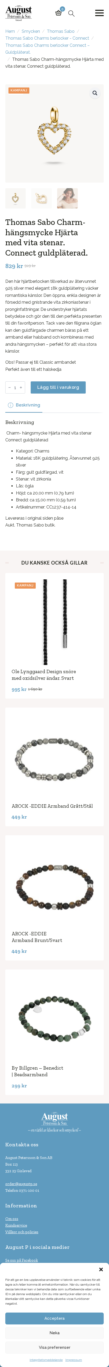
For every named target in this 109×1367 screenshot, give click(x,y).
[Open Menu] (99, 13)
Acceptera (54, 1318)
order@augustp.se (21, 1183)
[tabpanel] (54, 474)
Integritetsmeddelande (46, 1360)
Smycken (31, 31)
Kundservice (16, 1225)
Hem (10, 31)
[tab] (23, 405)
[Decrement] (9, 387)
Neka (54, 1333)
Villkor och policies (21, 1232)
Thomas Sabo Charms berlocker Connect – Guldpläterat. (47, 49)
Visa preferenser (54, 1347)
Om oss (11, 1218)
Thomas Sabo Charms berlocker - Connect (47, 38)
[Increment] (21, 387)
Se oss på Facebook (21, 1260)
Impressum (73, 1360)
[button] (101, 1269)
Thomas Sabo (61, 31)
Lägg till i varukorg (58, 387)
